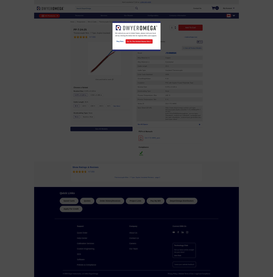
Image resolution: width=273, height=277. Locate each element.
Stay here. (120, 41)
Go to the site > (139, 41)
